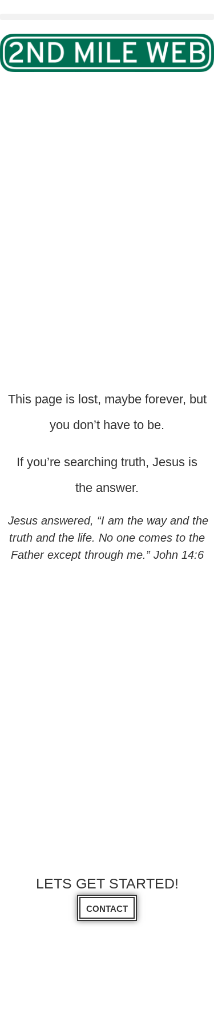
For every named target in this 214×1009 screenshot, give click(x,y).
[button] (107, 17)
